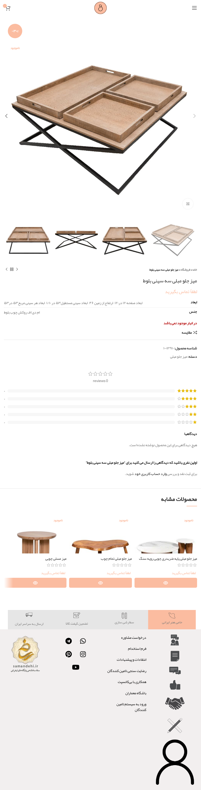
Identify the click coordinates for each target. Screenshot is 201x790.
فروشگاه (185, 269)
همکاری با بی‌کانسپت (132, 681)
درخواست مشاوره (133, 637)
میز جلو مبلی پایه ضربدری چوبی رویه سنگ (168, 558)
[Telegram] (68, 641)
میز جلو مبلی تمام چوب (116, 558)
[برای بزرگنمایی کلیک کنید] (188, 204)
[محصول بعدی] (6, 269)
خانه (194, 269)
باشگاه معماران (135, 693)
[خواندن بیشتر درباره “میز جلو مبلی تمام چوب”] (100, 583)
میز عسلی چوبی (55, 558)
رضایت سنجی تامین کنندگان (126, 670)
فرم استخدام (137, 648)
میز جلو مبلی (178, 356)
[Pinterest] (68, 654)
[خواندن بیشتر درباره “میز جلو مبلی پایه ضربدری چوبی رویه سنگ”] (166, 583)
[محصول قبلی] (17, 269)
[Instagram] (83, 654)
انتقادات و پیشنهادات (131, 659)
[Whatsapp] (83, 641)
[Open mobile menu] (194, 8)
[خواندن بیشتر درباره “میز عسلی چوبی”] (35, 583)
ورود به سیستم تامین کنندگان (131, 706)
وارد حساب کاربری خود (151, 473)
